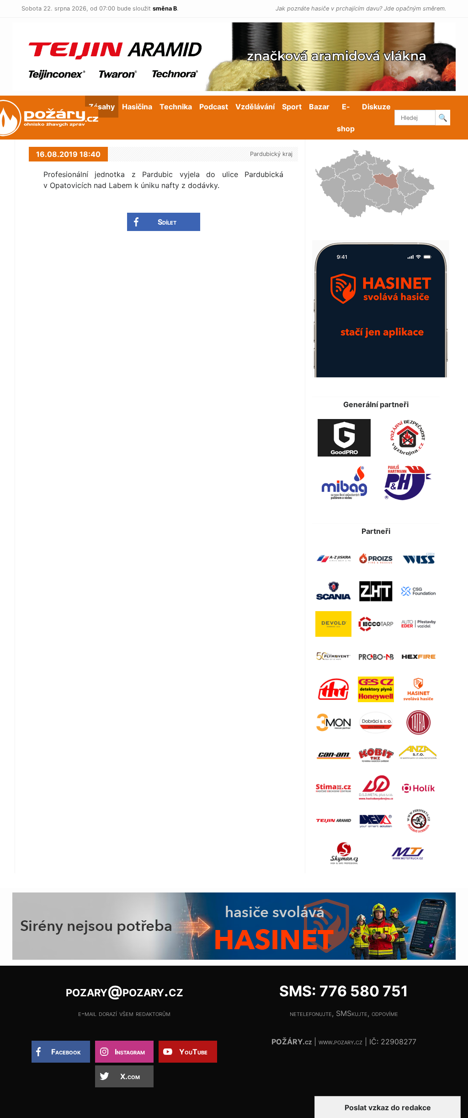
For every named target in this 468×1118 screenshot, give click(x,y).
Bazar (319, 106)
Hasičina (137, 106)
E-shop (346, 117)
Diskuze (376, 106)
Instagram (130, 1051)
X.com (130, 1076)
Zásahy (102, 106)
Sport (292, 106)
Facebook (66, 1051)
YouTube (193, 1051)
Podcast (213, 106)
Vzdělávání (255, 106)
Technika (176, 106)
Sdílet (167, 221)
